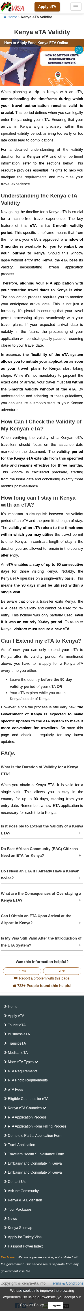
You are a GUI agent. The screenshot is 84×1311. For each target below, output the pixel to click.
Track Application (21, 1145)
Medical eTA (18, 1053)
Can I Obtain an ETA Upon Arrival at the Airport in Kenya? (36, 919)
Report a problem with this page (44, 978)
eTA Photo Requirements (28, 1080)
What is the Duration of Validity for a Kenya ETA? (39, 770)
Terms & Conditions (67, 1283)
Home (12, 17)
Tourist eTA (17, 1025)
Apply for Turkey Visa (25, 1237)
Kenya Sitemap (20, 1228)
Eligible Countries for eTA (28, 1099)
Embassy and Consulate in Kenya (35, 1163)
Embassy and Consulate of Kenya (35, 1172)
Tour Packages (20, 1209)
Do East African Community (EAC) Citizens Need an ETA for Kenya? (39, 852)
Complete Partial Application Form (35, 1135)
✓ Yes (22, 971)
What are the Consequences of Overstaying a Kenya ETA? (41, 897)
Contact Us (17, 1182)
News (12, 1218)
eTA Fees (15, 1089)
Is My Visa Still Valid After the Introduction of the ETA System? (41, 941)
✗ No (62, 971)
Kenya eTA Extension (25, 1200)
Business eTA (19, 1034)
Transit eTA (17, 1043)
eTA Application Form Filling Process (37, 1126)
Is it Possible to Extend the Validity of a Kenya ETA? (42, 829)
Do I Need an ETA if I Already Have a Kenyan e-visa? (40, 874)
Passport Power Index (25, 1246)
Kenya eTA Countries (25, 1108)
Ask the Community (23, 1191)
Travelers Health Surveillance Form (36, 1154)
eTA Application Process (27, 1117)
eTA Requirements (22, 1071)
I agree (56, 1305)
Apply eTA (47, 7)
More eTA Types (21, 1062)
